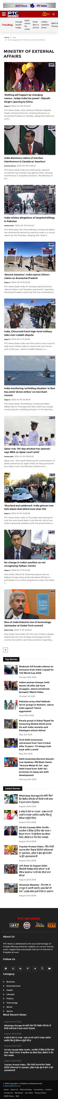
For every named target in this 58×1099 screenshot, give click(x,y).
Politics (9, 998)
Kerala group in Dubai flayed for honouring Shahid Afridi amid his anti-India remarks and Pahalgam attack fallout (36, 725)
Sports (9, 1011)
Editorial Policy (26, 1090)
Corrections (38, 1090)
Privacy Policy (40, 1093)
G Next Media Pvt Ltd (11, 1086)
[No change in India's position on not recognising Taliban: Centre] (29, 544)
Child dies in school (36, 25)
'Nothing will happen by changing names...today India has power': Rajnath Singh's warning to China (27, 98)
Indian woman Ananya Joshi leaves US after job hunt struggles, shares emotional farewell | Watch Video (34, 687)
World (9, 1007)
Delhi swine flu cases (27, 24)
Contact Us (8, 1093)
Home (6, 37)
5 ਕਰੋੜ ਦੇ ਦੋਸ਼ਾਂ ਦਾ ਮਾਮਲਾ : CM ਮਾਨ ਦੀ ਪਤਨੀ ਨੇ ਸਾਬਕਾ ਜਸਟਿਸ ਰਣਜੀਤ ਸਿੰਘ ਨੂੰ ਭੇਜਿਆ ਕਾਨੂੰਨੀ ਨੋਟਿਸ (35, 814)
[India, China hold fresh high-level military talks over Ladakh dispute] (29, 313)
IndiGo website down (45, 25)
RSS (17, 1096)
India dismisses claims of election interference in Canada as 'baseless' (25, 160)
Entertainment (13, 986)
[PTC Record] (26, 925)
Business (10, 982)
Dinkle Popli (8, 630)
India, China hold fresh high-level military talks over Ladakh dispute (28, 333)
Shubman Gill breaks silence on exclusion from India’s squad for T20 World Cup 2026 (36, 669)
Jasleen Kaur (9, 226)
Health (9, 990)
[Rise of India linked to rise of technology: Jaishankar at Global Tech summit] (29, 604)
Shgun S (7, 106)
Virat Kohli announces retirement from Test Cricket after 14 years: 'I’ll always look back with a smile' (35, 745)
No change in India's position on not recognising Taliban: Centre (24, 564)
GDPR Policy (9, 1096)
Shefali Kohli (8, 457)
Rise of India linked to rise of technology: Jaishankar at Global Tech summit (27, 624)
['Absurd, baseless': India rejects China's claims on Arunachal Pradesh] (29, 256)
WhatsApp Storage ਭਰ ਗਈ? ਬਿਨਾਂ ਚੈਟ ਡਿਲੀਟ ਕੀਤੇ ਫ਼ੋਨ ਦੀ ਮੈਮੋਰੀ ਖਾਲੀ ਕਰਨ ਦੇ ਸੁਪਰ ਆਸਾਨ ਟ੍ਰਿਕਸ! (36, 799)
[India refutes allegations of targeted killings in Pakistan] (29, 199)
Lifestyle (10, 994)
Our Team (29, 1093)
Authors (48, 1090)
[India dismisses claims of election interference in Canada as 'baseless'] (29, 140)
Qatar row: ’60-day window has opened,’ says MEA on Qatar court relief (27, 450)
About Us (14, 1090)
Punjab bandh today (19, 25)
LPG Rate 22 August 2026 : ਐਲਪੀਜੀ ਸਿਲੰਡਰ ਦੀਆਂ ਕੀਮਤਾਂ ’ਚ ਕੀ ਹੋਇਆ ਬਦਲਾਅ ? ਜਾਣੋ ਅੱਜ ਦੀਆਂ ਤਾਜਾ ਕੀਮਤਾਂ (35, 870)
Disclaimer (19, 1093)
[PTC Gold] (52, 925)
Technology (12, 1003)
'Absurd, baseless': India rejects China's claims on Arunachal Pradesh (27, 276)
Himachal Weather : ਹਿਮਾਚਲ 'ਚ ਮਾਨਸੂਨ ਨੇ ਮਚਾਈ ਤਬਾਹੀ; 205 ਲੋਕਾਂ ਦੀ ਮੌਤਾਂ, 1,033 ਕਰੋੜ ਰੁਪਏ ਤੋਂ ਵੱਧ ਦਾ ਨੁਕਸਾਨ (36, 888)
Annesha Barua (10, 166)
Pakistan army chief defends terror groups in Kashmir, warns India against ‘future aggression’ (36, 706)
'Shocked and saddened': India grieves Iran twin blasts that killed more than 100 (29, 507)
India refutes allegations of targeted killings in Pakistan (29, 219)
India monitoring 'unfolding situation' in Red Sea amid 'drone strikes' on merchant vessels (29, 392)
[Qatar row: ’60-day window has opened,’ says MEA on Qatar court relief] (29, 430)
